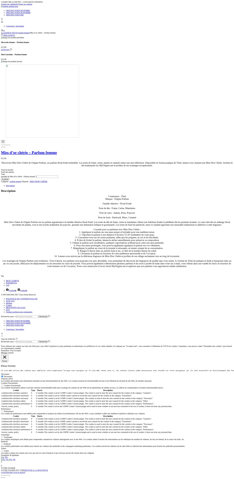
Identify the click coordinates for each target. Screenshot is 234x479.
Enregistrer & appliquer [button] (10, 455)
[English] (5, 460)
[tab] (119, 186)
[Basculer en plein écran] (7, 475)
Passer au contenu (25, 4)
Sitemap (9, 303)
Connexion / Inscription (15, 26)
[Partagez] (4, 475)
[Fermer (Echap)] (2, 475)
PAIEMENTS (11, 283)
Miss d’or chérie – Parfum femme (29, 152)
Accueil (4, 33)
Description (10, 186)
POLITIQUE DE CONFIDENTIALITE (22, 299)
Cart (7, 285)
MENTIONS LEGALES (15, 308)
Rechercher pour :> (8, 316)
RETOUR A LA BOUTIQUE (36, 470)
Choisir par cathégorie (9, 4)
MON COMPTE (12, 281)
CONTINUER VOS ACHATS (13, 472)
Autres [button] (3, 448)
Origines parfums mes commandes (19, 312)
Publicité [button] (4, 442)
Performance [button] (6, 409)
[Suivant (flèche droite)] (4, 477)
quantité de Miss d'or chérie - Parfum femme (18, 176)
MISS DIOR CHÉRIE (38, 181)
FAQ (8, 310)
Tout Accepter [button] (15, 351)
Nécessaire (8, 376)
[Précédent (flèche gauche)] (2, 477)
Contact (9, 305)
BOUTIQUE (12, 33)
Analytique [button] (5, 435)
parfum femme (23, 33)
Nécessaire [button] (5, 374)
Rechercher (43, 317)
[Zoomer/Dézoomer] (9, 475)
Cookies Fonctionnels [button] (9, 383)
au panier (5, 179)
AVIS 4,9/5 (10, 301)
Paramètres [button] (5, 351)
